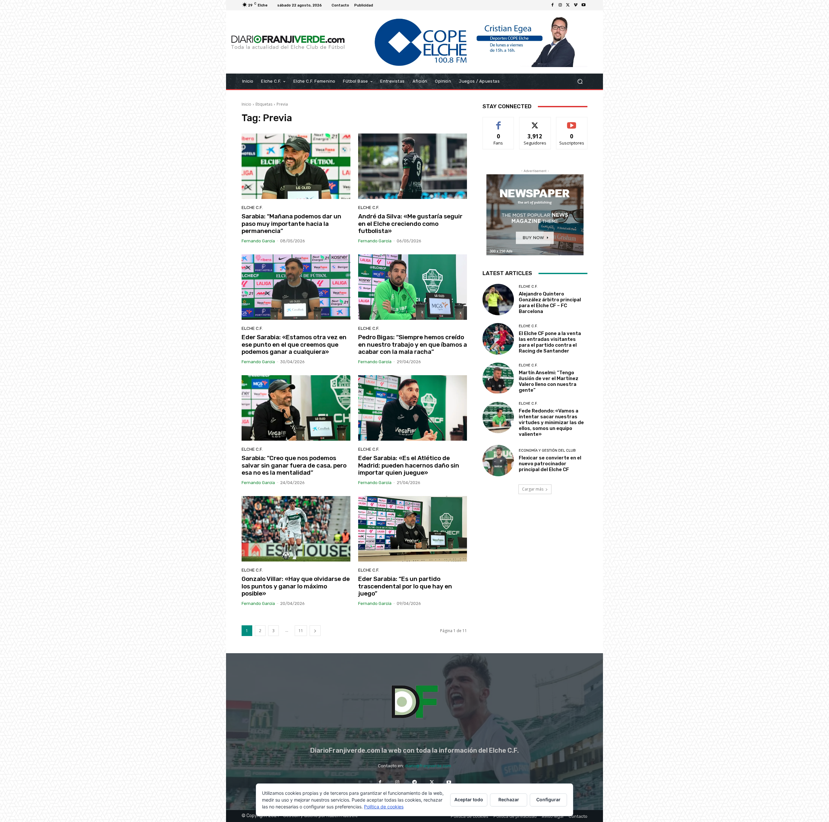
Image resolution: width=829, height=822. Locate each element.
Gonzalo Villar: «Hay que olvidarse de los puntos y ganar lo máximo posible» (296, 586)
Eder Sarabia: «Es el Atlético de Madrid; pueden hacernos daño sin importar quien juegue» (408, 465)
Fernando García (258, 240)
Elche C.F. (252, 207)
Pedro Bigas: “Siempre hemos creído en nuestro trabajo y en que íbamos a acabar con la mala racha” (412, 344)
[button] (579, 81)
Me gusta (498, 122)
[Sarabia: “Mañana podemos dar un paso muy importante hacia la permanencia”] (296, 166)
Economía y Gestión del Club (547, 450)
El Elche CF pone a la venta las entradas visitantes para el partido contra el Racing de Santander (550, 342)
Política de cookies (383, 806)
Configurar (548, 799)
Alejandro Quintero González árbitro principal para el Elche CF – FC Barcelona (550, 302)
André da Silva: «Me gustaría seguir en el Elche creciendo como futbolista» (410, 224)
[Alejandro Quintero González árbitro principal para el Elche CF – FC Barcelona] (498, 299)
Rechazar (508, 799)
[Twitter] (568, 5)
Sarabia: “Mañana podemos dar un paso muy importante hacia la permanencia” (291, 224)
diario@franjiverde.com (428, 765)
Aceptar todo (468, 799)
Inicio (246, 104)
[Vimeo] (576, 5)
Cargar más (532, 489)
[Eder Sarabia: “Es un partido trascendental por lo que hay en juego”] (412, 529)
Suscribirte (572, 122)
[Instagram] (560, 5)
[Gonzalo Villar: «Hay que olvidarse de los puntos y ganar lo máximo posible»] (296, 529)
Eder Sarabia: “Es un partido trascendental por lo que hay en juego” (405, 586)
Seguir (535, 122)
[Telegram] (414, 782)
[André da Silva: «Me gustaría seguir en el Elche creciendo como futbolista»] (412, 166)
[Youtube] (583, 5)
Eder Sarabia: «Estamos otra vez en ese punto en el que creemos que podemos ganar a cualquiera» (294, 344)
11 (301, 630)
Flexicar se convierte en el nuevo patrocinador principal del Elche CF (550, 463)
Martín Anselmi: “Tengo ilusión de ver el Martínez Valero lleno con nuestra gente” (548, 381)
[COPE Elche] (468, 42)
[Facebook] (552, 5)
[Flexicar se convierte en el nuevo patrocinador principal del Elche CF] (498, 460)
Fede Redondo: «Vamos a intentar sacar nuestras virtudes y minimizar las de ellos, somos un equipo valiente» (551, 422)
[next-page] (315, 630)
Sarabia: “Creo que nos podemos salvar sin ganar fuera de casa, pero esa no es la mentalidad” (294, 465)
